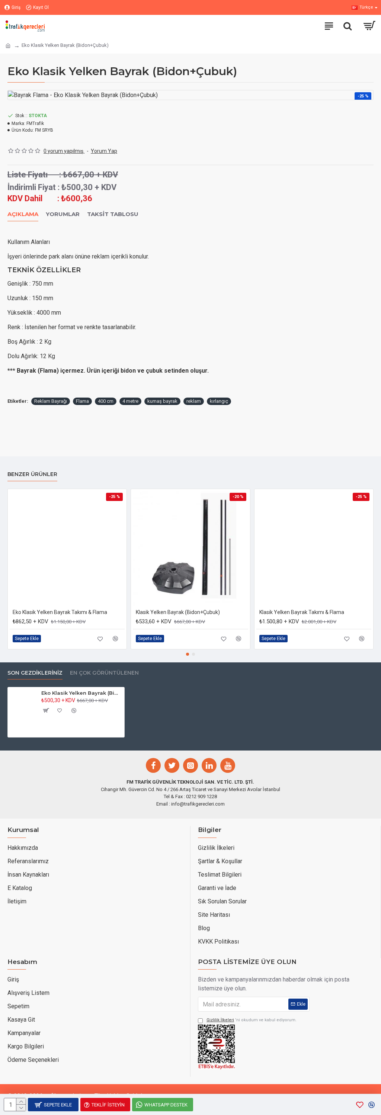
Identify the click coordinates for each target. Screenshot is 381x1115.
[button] (187, 654)
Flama (82, 401)
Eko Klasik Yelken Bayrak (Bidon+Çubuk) (81, 693)
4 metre (130, 401)
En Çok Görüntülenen (104, 673)
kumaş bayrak (162, 401)
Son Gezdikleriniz (35, 673)
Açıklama (22, 214)
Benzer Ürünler (32, 474)
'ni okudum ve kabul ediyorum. (251, 1020)
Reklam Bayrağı (50, 401)
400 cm (105, 401)
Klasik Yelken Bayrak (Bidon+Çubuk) (178, 612)
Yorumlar (63, 214)
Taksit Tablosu (112, 214)
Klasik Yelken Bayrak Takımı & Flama (301, 612)
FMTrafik (35, 123)
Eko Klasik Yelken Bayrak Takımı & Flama (60, 612)
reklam (193, 401)
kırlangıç (219, 401)
